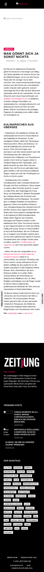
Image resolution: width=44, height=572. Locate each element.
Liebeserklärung (12, 504)
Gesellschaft (27, 488)
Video (24, 528)
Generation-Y (10, 488)
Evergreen (26, 476)
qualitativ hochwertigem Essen (16, 99)
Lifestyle (9, 49)
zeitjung (23, 61)
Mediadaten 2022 (29, 557)
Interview (21, 496)
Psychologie (31, 512)
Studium (18, 524)
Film (16, 480)
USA (17, 528)
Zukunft (8, 532)
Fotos (7, 484)
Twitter (8, 528)
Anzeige (18, 468)
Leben (7, 500)
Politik (18, 512)
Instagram (24, 492)
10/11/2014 (10, 61)
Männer (30, 508)
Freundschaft (31, 484)
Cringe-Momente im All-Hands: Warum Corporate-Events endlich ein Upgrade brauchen (26, 417)
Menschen (9, 508)
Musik (20, 508)
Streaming (32, 520)
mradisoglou (12, 313)
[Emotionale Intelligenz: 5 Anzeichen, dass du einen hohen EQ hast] (8, 432)
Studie (7, 524)
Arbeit (28, 468)
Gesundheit (10, 492)
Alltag (7, 468)
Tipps (27, 524)
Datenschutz (16, 565)
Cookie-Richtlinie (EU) (22, 568)
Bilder (21, 472)
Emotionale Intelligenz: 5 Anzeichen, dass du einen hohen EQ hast (26, 432)
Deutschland (10, 476)
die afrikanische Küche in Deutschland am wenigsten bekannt (20, 254)
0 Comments (32, 61)
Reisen (7, 516)
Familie (7, 480)
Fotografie (27, 480)
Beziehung (9, 472)
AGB (28, 565)
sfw (6, 520)
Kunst (32, 496)
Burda (30, 472)
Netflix (7, 512)
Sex (35, 516)
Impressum (12, 557)
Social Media (17, 520)
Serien (27, 516)
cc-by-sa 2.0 (27, 313)
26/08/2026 (18, 425)
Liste (27, 504)
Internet (8, 496)
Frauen (16, 484)
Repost (17, 516)
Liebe (15, 500)
